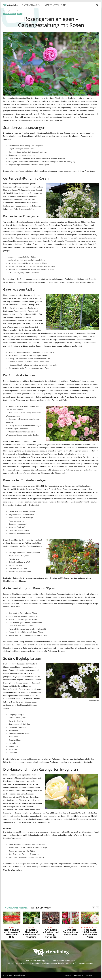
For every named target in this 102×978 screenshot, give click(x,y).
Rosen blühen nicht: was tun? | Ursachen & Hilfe (11, 933)
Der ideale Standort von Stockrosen (70, 932)
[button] (97, 5)
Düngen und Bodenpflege (90, 927)
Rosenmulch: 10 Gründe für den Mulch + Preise (90, 933)
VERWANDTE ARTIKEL (16, 907)
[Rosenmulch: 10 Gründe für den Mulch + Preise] (90, 919)
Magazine (68, 975)
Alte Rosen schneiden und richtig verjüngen (51, 933)
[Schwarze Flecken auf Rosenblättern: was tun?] (31, 919)
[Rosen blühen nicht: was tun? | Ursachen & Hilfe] (11, 919)
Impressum (89, 975)
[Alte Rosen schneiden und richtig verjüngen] (51, 919)
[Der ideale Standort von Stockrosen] (70, 919)
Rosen (20, 14)
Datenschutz (78, 975)
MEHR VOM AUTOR (41, 907)
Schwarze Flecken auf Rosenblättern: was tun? (31, 933)
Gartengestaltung (55, 5)
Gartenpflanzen (31, 5)
